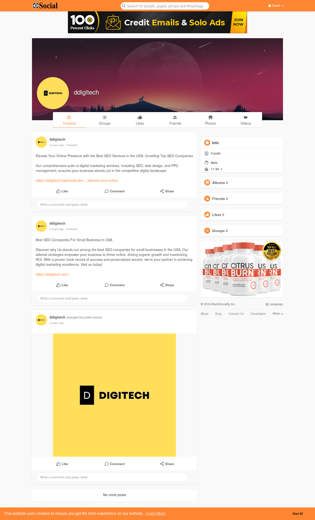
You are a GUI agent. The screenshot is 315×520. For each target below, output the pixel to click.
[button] (165, 5)
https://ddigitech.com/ (52, 274)
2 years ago (56, 145)
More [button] (277, 313)
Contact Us (236, 313)
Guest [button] (276, 5)
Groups (218, 231)
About (204, 313)
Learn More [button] (155, 513)
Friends (218, 199)
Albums (218, 183)
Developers (258, 313)
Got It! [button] (298, 514)
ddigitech (86, 91)
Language (276, 304)
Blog (218, 313)
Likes (216, 215)
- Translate (70, 145)
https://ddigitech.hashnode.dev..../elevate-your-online (77, 180)
